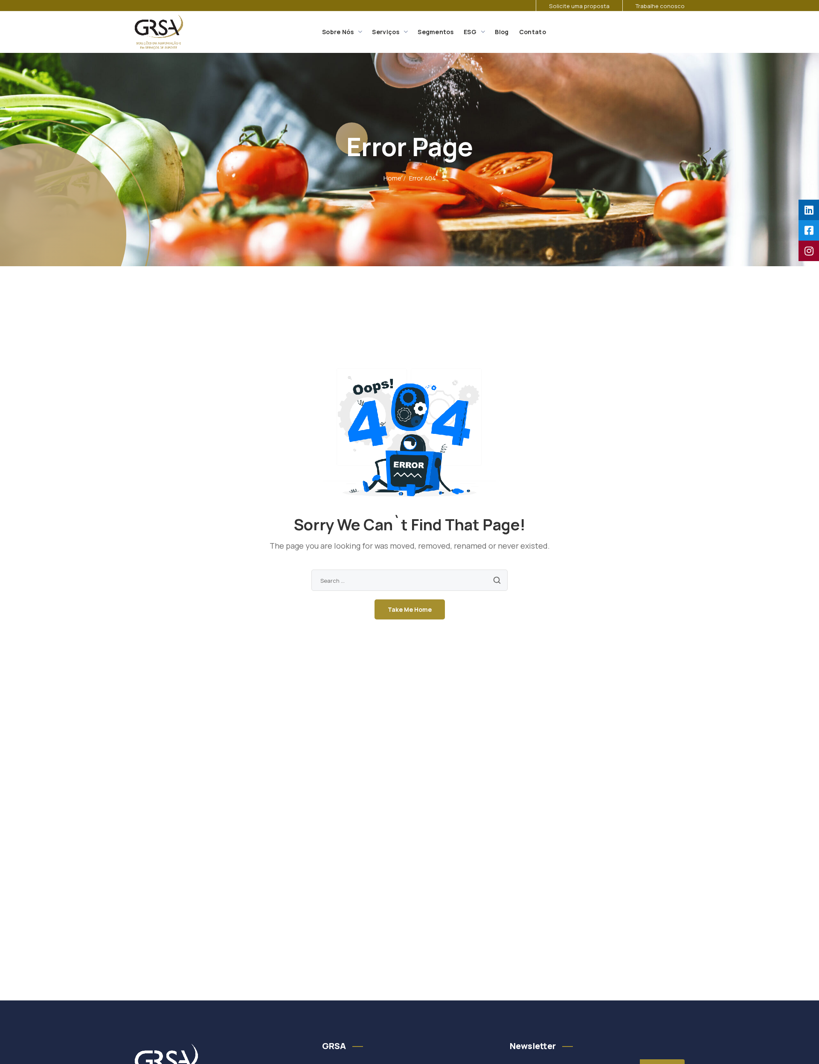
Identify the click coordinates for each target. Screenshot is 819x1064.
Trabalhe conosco (660, 6)
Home (392, 178)
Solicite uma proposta (579, 6)
